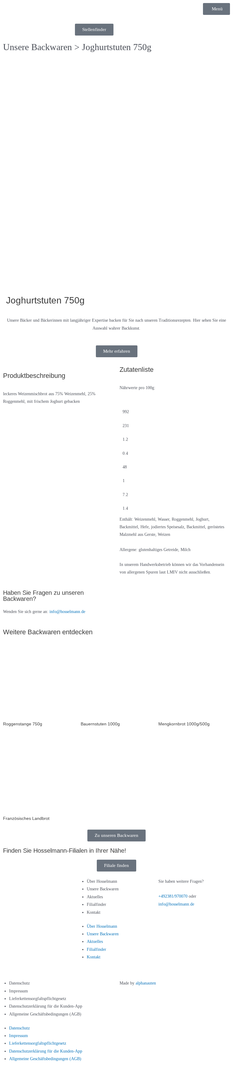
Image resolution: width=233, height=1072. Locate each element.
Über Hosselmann (102, 881)
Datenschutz (19, 983)
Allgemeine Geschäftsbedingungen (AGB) (45, 1014)
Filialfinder (96, 904)
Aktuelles (95, 897)
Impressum (18, 991)
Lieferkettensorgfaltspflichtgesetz (37, 998)
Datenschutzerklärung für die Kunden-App (45, 1006)
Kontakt (93, 912)
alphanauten (146, 983)
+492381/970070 (172, 896)
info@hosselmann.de (67, 611)
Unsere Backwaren (37, 47)
